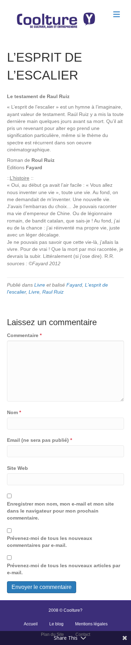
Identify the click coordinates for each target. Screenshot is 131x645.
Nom (14, 412)
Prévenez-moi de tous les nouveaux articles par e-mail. (63, 569)
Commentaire (24, 335)
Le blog (56, 624)
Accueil (31, 624)
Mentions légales (91, 624)
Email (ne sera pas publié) (39, 440)
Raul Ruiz (53, 292)
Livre (39, 285)
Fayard (74, 285)
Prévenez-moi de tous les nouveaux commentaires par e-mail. (49, 541)
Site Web (17, 468)
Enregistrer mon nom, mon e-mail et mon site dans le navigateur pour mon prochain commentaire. (60, 511)
